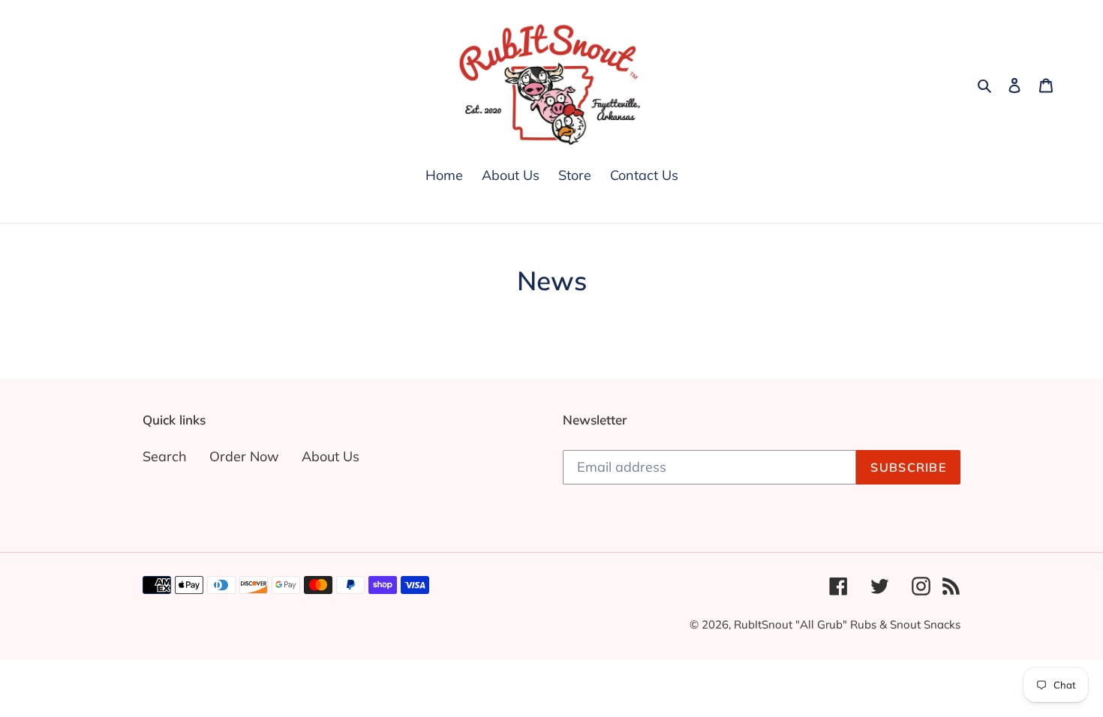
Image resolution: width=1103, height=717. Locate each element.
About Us (330, 456)
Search (165, 456)
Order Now (244, 456)
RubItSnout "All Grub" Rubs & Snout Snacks (847, 624)
